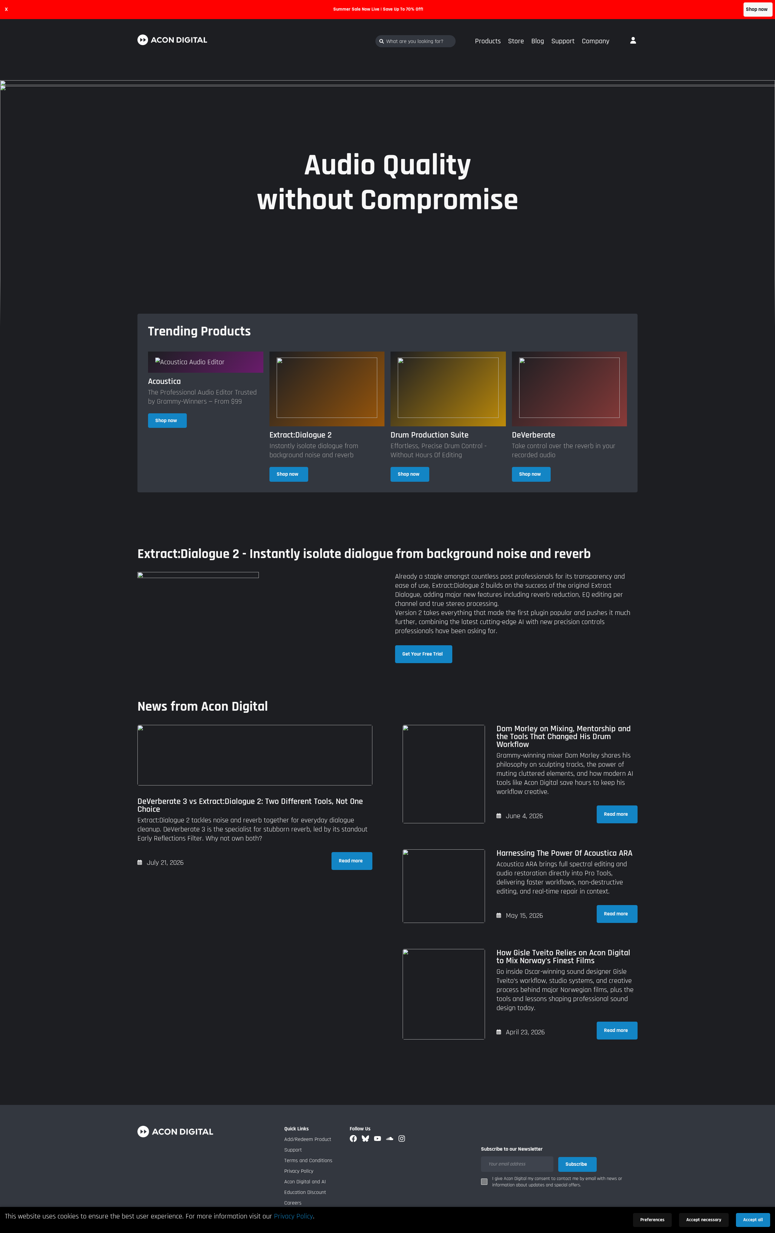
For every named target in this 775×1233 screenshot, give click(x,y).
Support (563, 41)
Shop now (757, 9)
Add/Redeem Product (307, 1139)
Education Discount (305, 1192)
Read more (351, 860)
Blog (537, 41)
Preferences (652, 1220)
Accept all (753, 1220)
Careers (293, 1202)
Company (595, 41)
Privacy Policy (298, 1171)
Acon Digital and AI (305, 1181)
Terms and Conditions (308, 1160)
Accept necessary (703, 1220)
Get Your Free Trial (422, 653)
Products (488, 41)
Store (516, 41)
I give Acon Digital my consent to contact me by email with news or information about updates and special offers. (557, 1181)
